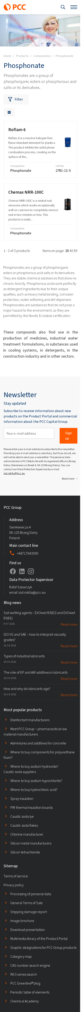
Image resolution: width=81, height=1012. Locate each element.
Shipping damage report (28, 911)
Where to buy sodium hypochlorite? (36, 780)
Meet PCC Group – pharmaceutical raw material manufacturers (35, 732)
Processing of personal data (30, 894)
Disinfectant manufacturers (30, 720)
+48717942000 (27, 553)
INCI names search (23, 974)
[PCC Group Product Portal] (15, 7)
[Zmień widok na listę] (9, 112)
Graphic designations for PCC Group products (43, 947)
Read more (68, 478)
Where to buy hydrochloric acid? (33, 789)
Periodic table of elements (29, 992)
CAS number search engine (30, 965)
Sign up (68, 436)
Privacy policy (14, 885)
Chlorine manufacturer (26, 834)
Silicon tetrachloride (25, 852)
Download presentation (27, 929)
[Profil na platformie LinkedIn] (21, 571)
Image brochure (22, 920)
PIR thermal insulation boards (31, 807)
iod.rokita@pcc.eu (14, 473)
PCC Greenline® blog (25, 983)
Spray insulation (21, 798)
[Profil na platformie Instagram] (30, 571)
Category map (21, 956)
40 (71, 250)
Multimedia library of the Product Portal (39, 938)
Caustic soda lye (22, 816)
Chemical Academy (24, 1001)
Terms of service (16, 876)
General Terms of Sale (26, 903)
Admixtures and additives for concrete (38, 743)
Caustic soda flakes (24, 825)
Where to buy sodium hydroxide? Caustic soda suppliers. (31, 769)
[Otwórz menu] (73, 7)
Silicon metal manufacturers (30, 843)
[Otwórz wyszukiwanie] (63, 7)
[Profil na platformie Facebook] (12, 571)
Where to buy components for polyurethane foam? (39, 755)
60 (75, 250)
